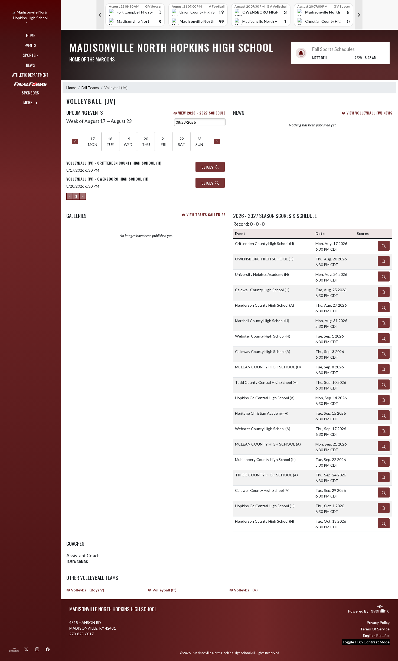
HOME (30, 35)
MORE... (29, 102)
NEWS (30, 65)
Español (383, 635)
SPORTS (29, 55)
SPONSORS (30, 93)
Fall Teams (90, 87)
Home (71, 87)
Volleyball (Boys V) (87, 590)
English (369, 635)
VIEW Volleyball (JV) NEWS (368, 113)
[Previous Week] (75, 141)
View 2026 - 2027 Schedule (201, 113)
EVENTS (30, 45)
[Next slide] (359, 15)
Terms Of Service (375, 629)
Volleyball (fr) (164, 590)
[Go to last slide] (100, 15)
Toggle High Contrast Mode (366, 642)
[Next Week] (217, 141)
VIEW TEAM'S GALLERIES (205, 214)
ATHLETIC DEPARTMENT (30, 75)
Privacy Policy (378, 622)
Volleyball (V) (245, 590)
